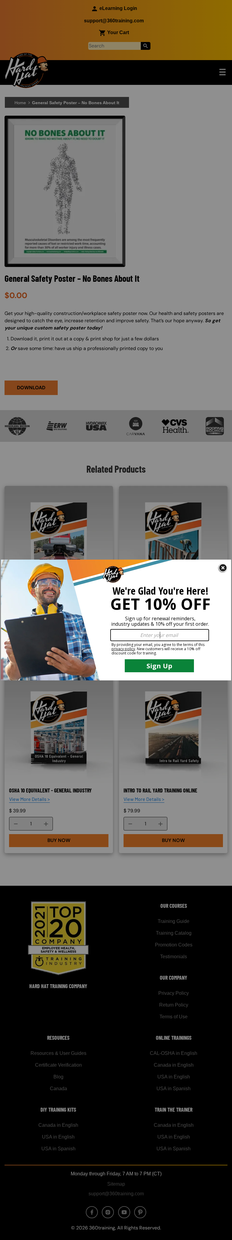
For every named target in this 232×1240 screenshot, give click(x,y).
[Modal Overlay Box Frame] (116, 620)
